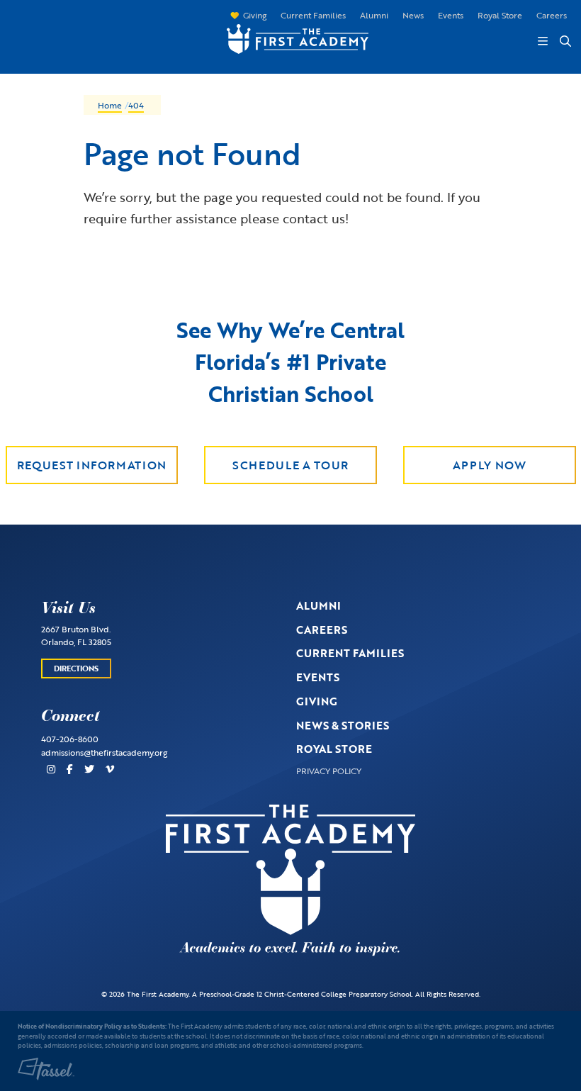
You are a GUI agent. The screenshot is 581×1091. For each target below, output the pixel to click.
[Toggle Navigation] (543, 41)
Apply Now (489, 465)
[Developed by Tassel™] (46, 1069)
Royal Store (500, 15)
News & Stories (342, 725)
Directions (76, 668)
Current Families (313, 15)
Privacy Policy (328, 770)
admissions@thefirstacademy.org (104, 752)
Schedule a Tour (290, 465)
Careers (551, 15)
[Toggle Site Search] (564, 41)
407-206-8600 (69, 738)
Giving (254, 15)
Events (450, 15)
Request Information (92, 465)
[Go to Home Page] (290, 37)
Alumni (374, 15)
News (413, 15)
